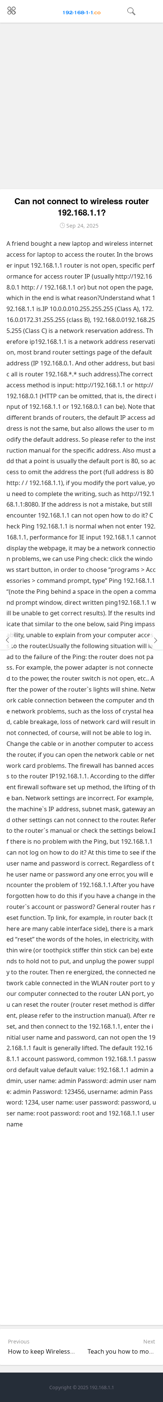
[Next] (155, 640)
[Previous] (7, 640)
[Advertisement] (81, 106)
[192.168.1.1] (81, 11)
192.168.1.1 (101, 1387)
